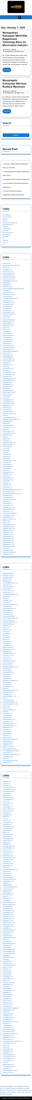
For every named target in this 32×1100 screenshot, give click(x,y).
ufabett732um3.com (8, 957)
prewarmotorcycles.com (9, 608)
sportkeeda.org (7, 464)
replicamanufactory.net (9, 904)
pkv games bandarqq (6, 1094)
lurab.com (5, 1062)
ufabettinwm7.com (8, 532)
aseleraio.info (6, 450)
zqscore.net (6, 448)
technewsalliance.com (9, 951)
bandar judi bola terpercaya (10, 222)
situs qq (5, 220)
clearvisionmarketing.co (9, 965)
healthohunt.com (7, 945)
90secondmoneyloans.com (10, 869)
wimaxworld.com (7, 665)
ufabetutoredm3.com (8, 542)
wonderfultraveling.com (9, 661)
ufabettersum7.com (8, 530)
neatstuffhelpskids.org (9, 653)
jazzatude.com (7, 633)
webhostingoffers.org (8, 848)
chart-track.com (7, 659)
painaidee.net (6, 363)
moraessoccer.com (8, 655)
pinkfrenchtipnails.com (9, 380)
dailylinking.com (7, 830)
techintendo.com (7, 854)
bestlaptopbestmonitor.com (10, 690)
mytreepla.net (6, 900)
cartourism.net (7, 735)
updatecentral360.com (9, 445)
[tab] (19, 17)
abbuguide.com (7, 844)
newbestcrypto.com (8, 335)
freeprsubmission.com (9, 990)
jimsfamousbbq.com (8, 573)
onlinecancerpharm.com (9, 413)
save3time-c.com (7, 600)
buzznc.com (6, 1045)
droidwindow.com (7, 988)
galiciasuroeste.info (8, 647)
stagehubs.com (7, 781)
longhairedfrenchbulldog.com (11, 351)
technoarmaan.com (8, 1039)
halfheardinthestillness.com (10, 702)
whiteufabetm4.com (8, 932)
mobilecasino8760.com (9, 710)
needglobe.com (7, 484)
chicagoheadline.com (8, 791)
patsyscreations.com (8, 809)
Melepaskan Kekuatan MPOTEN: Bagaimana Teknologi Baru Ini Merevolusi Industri (15, 39)
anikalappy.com (7, 933)
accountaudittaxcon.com (9, 460)
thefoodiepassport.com (9, 723)
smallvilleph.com (7, 645)
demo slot (5, 230)
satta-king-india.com (8, 877)
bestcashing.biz (7, 668)
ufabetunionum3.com (8, 916)
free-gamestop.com (8, 304)
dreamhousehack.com (9, 1029)
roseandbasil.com (8, 694)
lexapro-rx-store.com (8, 747)
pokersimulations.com (9, 902)
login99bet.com (7, 785)
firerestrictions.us (7, 670)
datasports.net (7, 388)
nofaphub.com (7, 805)
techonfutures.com (8, 1004)
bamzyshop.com (7, 1000)
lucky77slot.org (7, 407)
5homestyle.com (7, 762)
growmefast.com (7, 409)
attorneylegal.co (7, 396)
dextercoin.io (6, 758)
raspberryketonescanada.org (11, 1008)
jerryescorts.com (7, 394)
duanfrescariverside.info (9, 937)
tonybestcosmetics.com (9, 1043)
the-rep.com (6, 628)
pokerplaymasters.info (9, 277)
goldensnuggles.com (8, 322)
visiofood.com (6, 986)
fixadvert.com (6, 596)
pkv (4, 238)
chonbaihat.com (7, 678)
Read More (7, 70)
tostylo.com (6, 329)
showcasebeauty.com (9, 616)
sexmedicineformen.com (9, 499)
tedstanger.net (6, 955)
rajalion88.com (7, 795)
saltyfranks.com (7, 629)
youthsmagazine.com (9, 361)
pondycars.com (7, 1002)
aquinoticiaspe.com (8, 349)
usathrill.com (6, 1012)
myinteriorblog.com (8, 994)
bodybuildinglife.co (8, 421)
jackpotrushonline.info (9, 294)
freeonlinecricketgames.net (10, 667)
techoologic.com (7, 1006)
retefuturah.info (7, 947)
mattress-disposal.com (9, 417)
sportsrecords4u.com (9, 910)
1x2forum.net (6, 783)
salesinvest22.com (8, 978)
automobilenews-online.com (10, 1033)
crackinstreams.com (8, 889)
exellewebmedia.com (8, 302)
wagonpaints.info (7, 961)
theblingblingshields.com (9, 378)
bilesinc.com (6, 639)
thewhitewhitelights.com (9, 696)
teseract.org (6, 980)
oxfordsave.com (7, 337)
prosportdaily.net (7, 976)
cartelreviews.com (8, 859)
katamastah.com (7, 446)
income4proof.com (8, 811)
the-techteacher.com (8, 1031)
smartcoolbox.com (8, 505)
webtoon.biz (6, 366)
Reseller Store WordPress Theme (11, 1098)
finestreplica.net (7, 941)
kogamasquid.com (8, 752)
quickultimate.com (8, 495)
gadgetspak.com (7, 891)
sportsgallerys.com (8, 384)
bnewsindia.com (7, 996)
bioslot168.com (7, 1068)
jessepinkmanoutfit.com (9, 314)
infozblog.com (6, 676)
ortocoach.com (7, 485)
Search (7, 123)
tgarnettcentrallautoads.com (10, 594)
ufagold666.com (7, 992)
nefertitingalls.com (8, 807)
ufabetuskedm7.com (8, 540)
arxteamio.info (6, 456)
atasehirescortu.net (8, 390)
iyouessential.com (8, 836)
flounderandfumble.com (9, 943)
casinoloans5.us (7, 713)
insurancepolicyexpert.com (10, 618)
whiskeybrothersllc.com (9, 552)
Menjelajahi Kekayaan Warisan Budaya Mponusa (14, 83)
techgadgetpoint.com (8, 400)
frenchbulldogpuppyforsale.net (11, 750)
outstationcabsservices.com (10, 1021)
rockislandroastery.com (9, 1056)
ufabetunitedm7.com (8, 538)
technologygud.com (8, 425)
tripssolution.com (7, 875)
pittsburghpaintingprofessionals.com (13, 489)
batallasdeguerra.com (9, 649)
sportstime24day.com (9, 374)
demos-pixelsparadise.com (10, 604)
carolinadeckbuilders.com (10, 622)
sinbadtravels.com (8, 306)
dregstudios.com (7, 651)
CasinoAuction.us (7, 715)
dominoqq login (18, 1086)
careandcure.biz (7, 468)
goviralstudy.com (7, 733)
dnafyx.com (6, 832)
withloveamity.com (8, 838)
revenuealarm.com (8, 1060)
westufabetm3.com (8, 550)
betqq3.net (5, 711)
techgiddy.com (7, 290)
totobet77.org (6, 523)
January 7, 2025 (9, 49)
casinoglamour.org (8, 756)
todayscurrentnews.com (9, 519)
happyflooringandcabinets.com (11, 419)
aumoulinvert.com (8, 721)
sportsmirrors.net (7, 386)
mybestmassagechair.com (10, 704)
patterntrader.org (7, 435)
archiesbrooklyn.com (8, 672)
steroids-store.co (7, 684)
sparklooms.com (7, 511)
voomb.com (6, 398)
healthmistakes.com (8, 431)
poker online (20, 1092)
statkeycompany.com (9, 620)
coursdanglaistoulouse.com (10, 583)
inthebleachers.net (8, 745)
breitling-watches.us (8, 592)
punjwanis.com (7, 263)
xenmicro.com (7, 820)
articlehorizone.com (8, 881)
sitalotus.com (6, 439)
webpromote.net (7, 682)
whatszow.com (7, 850)
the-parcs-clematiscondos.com (11, 265)
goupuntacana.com (8, 797)
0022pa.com (6, 635)
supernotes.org (7, 441)
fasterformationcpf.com (9, 320)
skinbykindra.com (8, 1049)
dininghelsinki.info (7, 935)
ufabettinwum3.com (8, 534)
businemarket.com (8, 355)
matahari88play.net (8, 357)
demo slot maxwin (8, 232)
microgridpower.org (8, 480)
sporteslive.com (7, 376)
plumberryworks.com (9, 491)
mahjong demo (7, 228)
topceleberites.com (8, 912)
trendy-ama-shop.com (9, 982)
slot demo (5, 226)
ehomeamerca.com (8, 852)
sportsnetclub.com (8, 333)
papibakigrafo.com (8, 727)
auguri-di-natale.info (8, 587)
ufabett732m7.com (8, 984)
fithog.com (5, 688)
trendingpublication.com (9, 524)
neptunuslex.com (7, 585)
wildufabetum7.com (8, 554)
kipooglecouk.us (7, 717)
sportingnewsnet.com (9, 372)
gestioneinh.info (7, 975)
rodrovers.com (7, 873)
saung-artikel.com (8, 341)
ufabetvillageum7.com (9, 922)
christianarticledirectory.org (10, 760)
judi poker (5, 219)
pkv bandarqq (6, 215)
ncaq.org (5, 818)
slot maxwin (9, 1090)
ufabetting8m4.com (8, 914)
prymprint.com (7, 462)
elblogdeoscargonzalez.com (10, 680)
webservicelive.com (8, 1072)
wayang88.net (6, 928)
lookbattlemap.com (8, 324)
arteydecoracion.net (8, 686)
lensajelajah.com (7, 814)
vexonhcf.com (7, 602)
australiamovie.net (8, 577)
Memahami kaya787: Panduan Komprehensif (16, 179)
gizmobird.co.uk (7, 579)
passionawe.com (7, 487)
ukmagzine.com (7, 308)
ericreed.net (6, 706)
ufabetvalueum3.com (8, 918)
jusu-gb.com (6, 267)
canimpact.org (7, 731)
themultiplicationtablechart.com (11, 754)
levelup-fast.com (7, 898)
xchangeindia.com (8, 1025)
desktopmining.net (8, 743)
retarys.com (6, 318)
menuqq (2, 1086)
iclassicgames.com (8, 339)
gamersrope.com (7, 300)
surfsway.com (6, 861)
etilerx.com (6, 939)
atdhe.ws (5, 698)
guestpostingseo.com (9, 273)
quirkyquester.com (8, 497)
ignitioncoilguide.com (8, 1064)
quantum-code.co (7, 967)
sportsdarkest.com (8, 364)
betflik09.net (6, 816)
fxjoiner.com (6, 1047)
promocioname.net (8, 663)
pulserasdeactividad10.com (10, 739)
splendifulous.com (8, 908)
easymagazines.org (8, 472)
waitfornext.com (7, 963)
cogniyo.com (6, 470)
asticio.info (6, 452)
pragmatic (5, 240)
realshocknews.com (8, 427)
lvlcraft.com (6, 867)
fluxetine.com (6, 708)
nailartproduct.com (8, 863)
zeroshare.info (7, 637)
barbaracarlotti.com (8, 741)
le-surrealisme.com (8, 614)
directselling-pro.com (8, 1058)
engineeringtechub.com (9, 392)
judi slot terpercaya (8, 224)
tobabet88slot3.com (8, 517)
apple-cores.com (7, 737)
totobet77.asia (6, 521)
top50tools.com (7, 626)
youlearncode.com (8, 840)
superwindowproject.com (10, 725)
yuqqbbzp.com (7, 883)
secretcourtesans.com (9, 787)
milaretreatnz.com (8, 641)
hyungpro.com (7, 370)
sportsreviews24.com (9, 403)
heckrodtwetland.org (8, 700)
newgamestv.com (8, 382)
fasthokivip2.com (7, 343)
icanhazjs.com (7, 729)
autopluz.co (6, 598)
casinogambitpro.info (8, 275)
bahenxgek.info (7, 284)
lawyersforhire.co (7, 353)
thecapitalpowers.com (9, 515)
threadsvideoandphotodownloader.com (13, 288)
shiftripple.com (7, 501)
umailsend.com (7, 316)
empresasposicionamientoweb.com (12, 1041)
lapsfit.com (6, 896)
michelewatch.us (7, 589)
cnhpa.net (5, 437)
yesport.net (6, 327)
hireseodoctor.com (8, 894)
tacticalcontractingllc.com (10, 513)
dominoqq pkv (9, 1086)
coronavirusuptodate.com (10, 887)
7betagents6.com (7, 885)
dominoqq (5, 236)
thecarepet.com (7, 269)
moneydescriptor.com (9, 359)
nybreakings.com (7, 1019)
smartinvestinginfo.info (9, 949)
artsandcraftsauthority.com (10, 1070)
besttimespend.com (8, 466)
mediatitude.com (7, 606)
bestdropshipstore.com (9, 857)
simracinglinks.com (8, 610)
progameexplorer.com (9, 1055)
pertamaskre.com (8, 286)
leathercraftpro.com (8, 478)
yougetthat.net (6, 331)
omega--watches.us (8, 590)
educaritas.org (7, 812)
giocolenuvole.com (8, 834)
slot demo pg (6, 234)
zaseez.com (6, 801)
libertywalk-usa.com (8, 575)
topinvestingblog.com (8, 624)
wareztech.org (7, 310)
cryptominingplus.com (9, 347)
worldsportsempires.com (9, 443)
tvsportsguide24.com (8, 402)
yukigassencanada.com (9, 879)
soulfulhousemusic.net (9, 509)
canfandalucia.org (7, 1015)
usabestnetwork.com (8, 312)
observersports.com (8, 345)
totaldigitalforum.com (8, 1037)
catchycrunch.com (8, 803)
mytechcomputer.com (9, 1066)
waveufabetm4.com (8, 926)
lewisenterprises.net (8, 826)
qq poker (25, 1090)
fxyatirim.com (6, 842)
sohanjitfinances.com (8, 507)
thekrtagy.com (7, 1023)
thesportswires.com (8, 368)
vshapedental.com (8, 1014)
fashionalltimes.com (8, 1035)
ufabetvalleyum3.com (9, 546)
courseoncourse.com (9, 279)
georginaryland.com (8, 692)
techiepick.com (7, 998)
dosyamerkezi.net (8, 612)
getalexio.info (6, 458)
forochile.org (6, 657)
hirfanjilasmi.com (7, 474)
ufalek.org (5, 415)
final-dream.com (7, 971)
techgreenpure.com (8, 855)
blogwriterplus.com (8, 271)
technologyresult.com (9, 846)
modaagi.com (6, 643)
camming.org (6, 793)
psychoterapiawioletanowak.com (12, 493)
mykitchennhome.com (9, 719)
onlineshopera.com (8, 822)
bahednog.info (6, 282)
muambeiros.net (7, 674)
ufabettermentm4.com (9, 528)
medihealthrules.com (8, 1010)
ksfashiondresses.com (9, 433)
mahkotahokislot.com (9, 411)
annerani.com (6, 631)
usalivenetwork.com (8, 292)
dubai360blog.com (8, 405)
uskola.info (6, 959)
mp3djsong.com (7, 581)
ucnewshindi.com (7, 296)
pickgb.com (6, 429)
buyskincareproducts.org (9, 749)
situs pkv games (7, 217)
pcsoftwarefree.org (8, 828)
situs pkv (5, 242)
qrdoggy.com (6, 423)
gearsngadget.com (8, 893)
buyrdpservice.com (8, 325)
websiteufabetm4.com (9, 930)
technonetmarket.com (9, 953)
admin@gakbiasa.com (9, 51)
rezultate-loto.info (7, 906)
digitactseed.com (7, 865)
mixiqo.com (6, 482)
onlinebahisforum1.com (9, 789)
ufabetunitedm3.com (8, 536)
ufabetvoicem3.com (8, 924)
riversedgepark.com (8, 799)
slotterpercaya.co (7, 503)
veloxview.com (7, 548)
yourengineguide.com (9, 1017)
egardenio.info (6, 454)
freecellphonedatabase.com (10, 298)
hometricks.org (7, 476)
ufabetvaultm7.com (8, 920)
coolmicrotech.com (8, 1027)
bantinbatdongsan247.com (10, 281)
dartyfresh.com (7, 824)
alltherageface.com (8, 1051)
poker (15, 1090)
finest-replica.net (7, 973)
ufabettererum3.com (8, 526)
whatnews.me (6, 969)
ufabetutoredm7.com (8, 544)
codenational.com (7, 1053)
